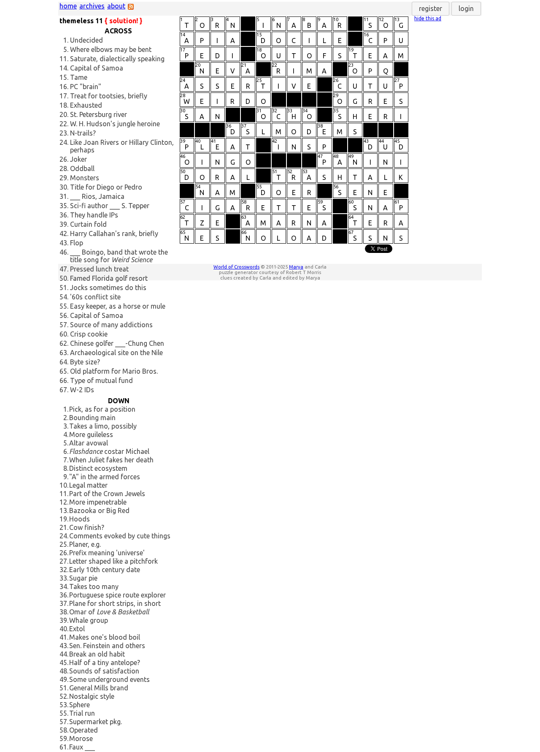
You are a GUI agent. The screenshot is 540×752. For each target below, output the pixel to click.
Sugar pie (83, 578)
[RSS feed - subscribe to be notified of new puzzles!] (131, 7)
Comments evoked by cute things (119, 536)
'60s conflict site (95, 297)
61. (63, 747)
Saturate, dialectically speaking (117, 58)
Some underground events (109, 679)
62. (63, 343)
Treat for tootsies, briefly (108, 96)
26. (63, 159)
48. (63, 671)
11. (63, 58)
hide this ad (427, 18)
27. (63, 561)
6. (65, 451)
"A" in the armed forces (104, 477)
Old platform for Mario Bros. (114, 371)
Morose (81, 738)
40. (63, 629)
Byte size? (85, 362)
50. (63, 278)
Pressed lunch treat (99, 269)
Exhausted (86, 105)
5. (65, 49)
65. (63, 371)
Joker (78, 159)
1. (65, 40)
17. (63, 96)
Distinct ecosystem (98, 468)
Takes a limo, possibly (103, 426)
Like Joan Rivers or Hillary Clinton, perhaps (122, 146)
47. (63, 269)
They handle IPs (94, 215)
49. (63, 679)
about (116, 6)
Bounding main (92, 417)
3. (65, 426)
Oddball (82, 168)
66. (63, 380)
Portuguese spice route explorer (117, 595)
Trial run (82, 713)
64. (63, 362)
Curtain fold (88, 224)
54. (63, 297)
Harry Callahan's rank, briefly (114, 233)
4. (65, 434)
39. (63, 224)
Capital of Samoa (96, 68)
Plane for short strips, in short (115, 603)
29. (63, 178)
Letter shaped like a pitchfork (113, 561)
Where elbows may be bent (110, 49)
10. (63, 485)
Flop (76, 243)
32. (63, 569)
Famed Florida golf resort (109, 278)
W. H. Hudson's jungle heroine (115, 124)
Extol (77, 629)
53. (63, 705)
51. (63, 287)
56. (63, 315)
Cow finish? (86, 527)
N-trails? (83, 133)
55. (63, 306)
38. (63, 612)
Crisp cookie (89, 334)
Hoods (79, 519)
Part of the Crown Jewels (107, 493)
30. (63, 187)
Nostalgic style (91, 696)
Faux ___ (82, 747)
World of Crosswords (236, 266)
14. (63, 68)
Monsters (84, 178)
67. (63, 390)
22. (63, 124)
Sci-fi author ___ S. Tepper (109, 205)
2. (65, 417)
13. (63, 510)
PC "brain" (85, 86)
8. (65, 468)
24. (63, 142)
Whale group (88, 620)
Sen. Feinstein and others (107, 645)
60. (63, 334)
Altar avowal (88, 443)
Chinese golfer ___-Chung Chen (117, 343)
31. (63, 196)
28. (63, 168)
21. (63, 527)
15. (63, 77)
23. (63, 133)
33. (63, 578)
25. (63, 544)
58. (63, 730)
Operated (83, 730)
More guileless (91, 434)
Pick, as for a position (102, 409)
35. (63, 205)
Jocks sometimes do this (108, 287)
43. (63, 243)
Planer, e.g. (85, 544)
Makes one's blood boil (104, 637)
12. (63, 502)
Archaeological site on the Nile (116, 352)
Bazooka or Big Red (99, 510)
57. (63, 324)
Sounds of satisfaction (104, 671)
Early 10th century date (104, 569)
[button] (430, 9)
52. (63, 696)
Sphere (79, 705)
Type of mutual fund (101, 380)
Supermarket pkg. (95, 721)
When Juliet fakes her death (111, 460)
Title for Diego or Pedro (106, 187)
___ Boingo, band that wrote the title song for (119, 255)
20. (63, 114)
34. (63, 586)
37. (63, 603)
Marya (296, 266)
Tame (78, 77)
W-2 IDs (82, 390)
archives (92, 6)
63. (63, 352)
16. (63, 86)
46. (63, 252)
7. (65, 460)
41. (63, 637)
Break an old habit (97, 654)
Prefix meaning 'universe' (107, 553)
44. (63, 654)
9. (65, 477)
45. (63, 662)
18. (63, 105)
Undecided (86, 40)
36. (63, 215)
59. (63, 738)
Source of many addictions (111, 324)
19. (63, 519)
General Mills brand (98, 688)
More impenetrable (98, 502)
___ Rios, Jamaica (97, 196)
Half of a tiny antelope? (104, 662)
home (68, 6)
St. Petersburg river (98, 114)
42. (63, 233)
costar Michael (109, 451)
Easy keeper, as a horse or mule (117, 306)
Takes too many (94, 586)
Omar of (109, 612)
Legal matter (88, 485)
